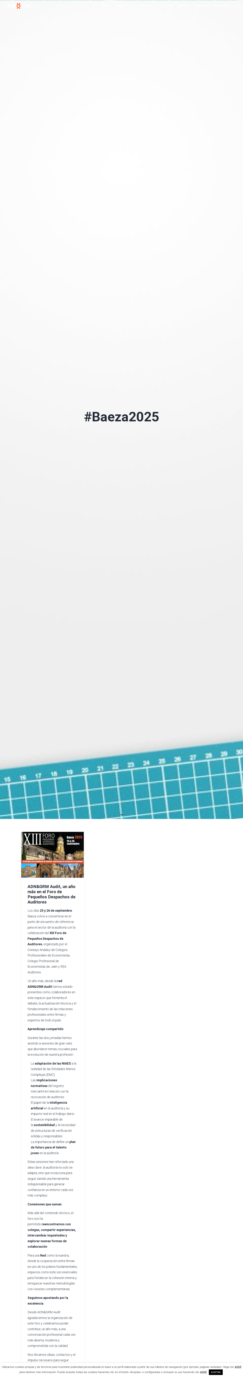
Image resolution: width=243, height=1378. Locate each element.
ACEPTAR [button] (216, 1372)
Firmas (167, 6)
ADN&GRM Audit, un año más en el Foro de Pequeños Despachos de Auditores (51, 902)
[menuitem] (108, 6)
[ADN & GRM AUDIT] (18, 7)
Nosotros (125, 6)
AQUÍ (238, 1367)
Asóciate (202, 6)
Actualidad (223, 6)
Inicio (108, 6)
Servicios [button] (145, 6)
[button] (52, 863)
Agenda (184, 6)
